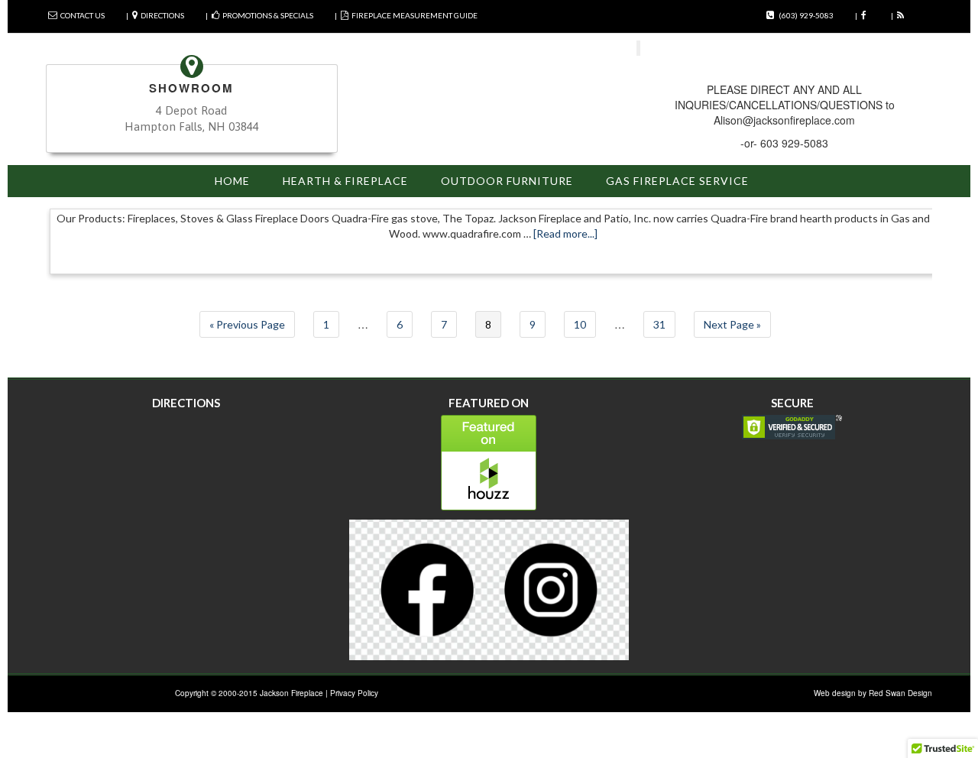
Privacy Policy (354, 693)
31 (659, 324)
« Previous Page (247, 324)
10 (580, 324)
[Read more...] (565, 233)
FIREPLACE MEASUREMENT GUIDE (414, 15)
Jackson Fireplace (291, 693)
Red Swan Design (900, 693)
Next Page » (732, 324)
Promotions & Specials (267, 15)
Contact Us (82, 15)
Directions (162, 15)
